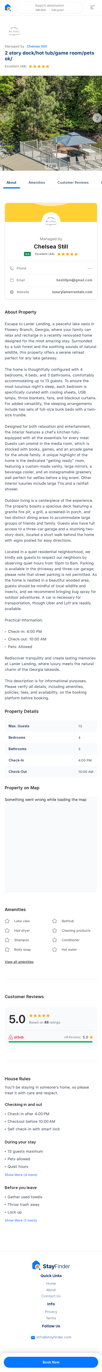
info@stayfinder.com (54, 1337)
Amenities (37, 182)
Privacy (51, 1312)
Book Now (51, 1362)
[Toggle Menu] (92, 7)
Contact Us (51, 1296)
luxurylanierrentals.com (72, 292)
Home (51, 1284)
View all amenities (19, 962)
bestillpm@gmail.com (74, 280)
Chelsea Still (37, 46)
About (11, 182)
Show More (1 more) (21, 1220)
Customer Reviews (73, 182)
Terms (51, 1318)
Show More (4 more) (21, 1175)
